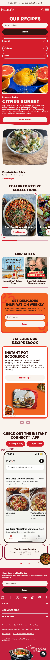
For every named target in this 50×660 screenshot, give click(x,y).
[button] (42, 9)
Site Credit (6, 641)
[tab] (21, 563)
